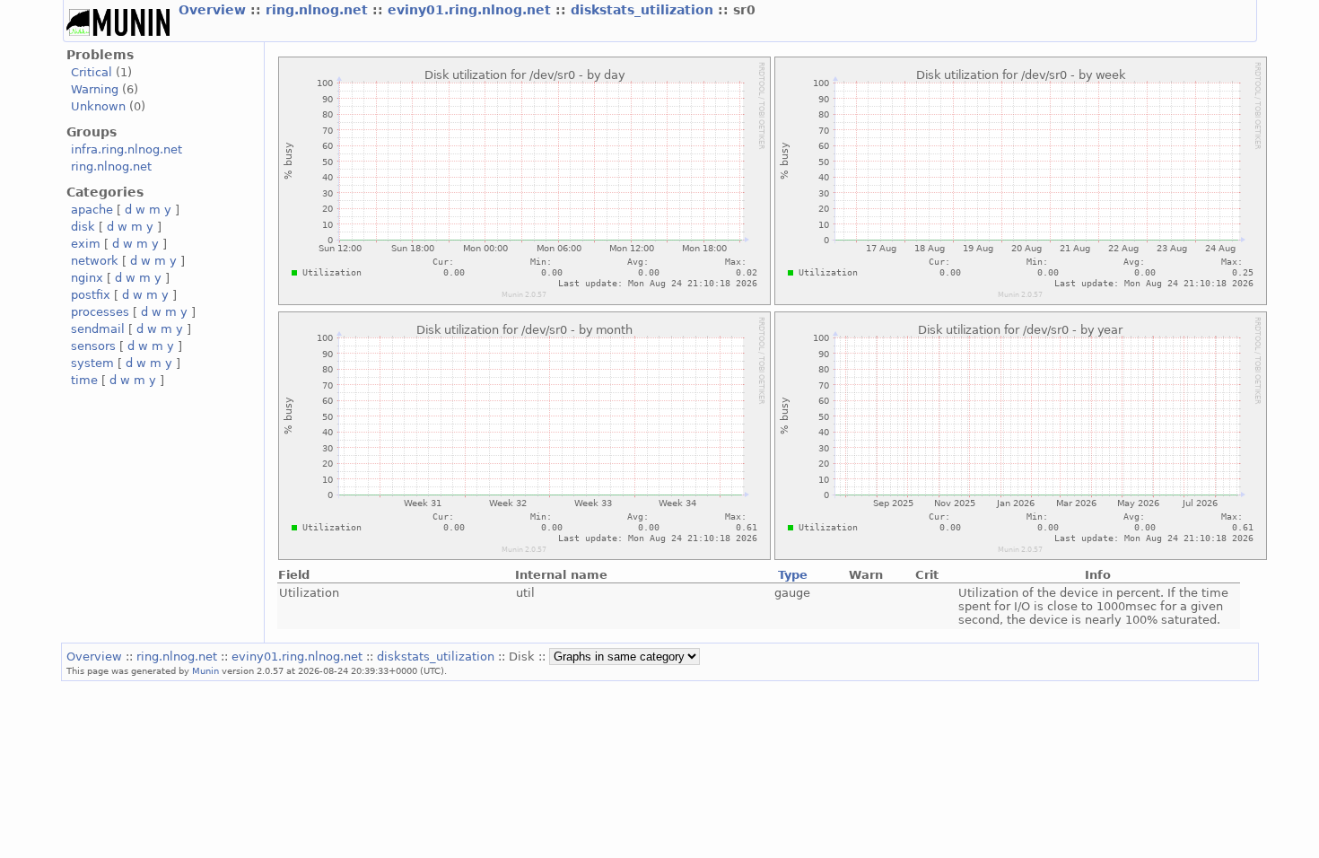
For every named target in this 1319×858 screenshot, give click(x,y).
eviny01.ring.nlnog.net (471, 10)
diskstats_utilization (644, 10)
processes (100, 312)
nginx (87, 278)
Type (793, 575)
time (84, 380)
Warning (94, 89)
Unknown (98, 106)
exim (85, 243)
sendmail (98, 329)
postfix (90, 295)
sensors (93, 346)
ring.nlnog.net (319, 10)
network (94, 260)
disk (83, 226)
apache (92, 209)
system (92, 363)
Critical (91, 72)
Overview (214, 10)
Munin (205, 670)
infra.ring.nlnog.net (126, 149)
